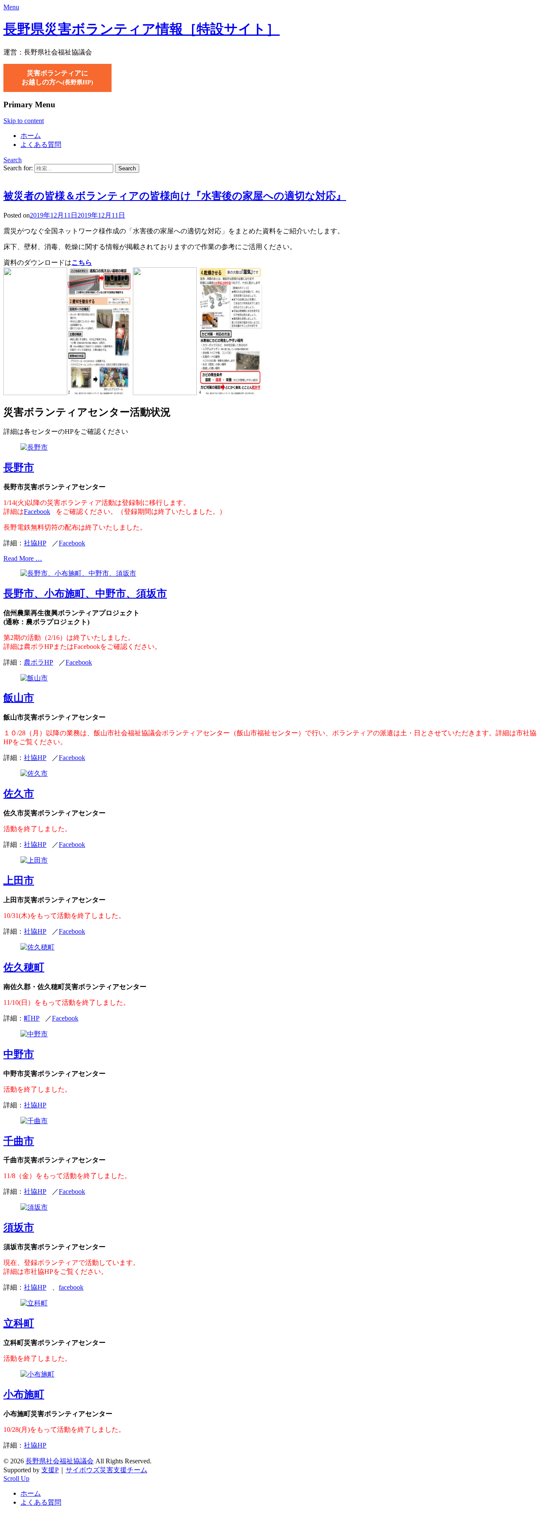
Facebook (37, 511)
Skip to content (23, 120)
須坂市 (18, 1227)
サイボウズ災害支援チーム (106, 1470)
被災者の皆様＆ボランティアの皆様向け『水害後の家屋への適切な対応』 (174, 195)
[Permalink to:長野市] (34, 447)
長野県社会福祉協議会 (60, 1461)
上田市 (18, 880)
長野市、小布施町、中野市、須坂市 (85, 593)
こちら (82, 262)
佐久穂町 (23, 967)
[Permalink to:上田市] (34, 860)
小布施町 (23, 1394)
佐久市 (18, 793)
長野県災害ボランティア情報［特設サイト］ (141, 29)
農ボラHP (38, 662)
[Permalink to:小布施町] (37, 1374)
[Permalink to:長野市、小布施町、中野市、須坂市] (78, 573)
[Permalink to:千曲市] (34, 1120)
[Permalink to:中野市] (34, 1034)
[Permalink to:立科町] (34, 1303)
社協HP (35, 543)
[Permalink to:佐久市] (34, 773)
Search (12, 159)
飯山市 (18, 697)
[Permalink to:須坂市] (34, 1207)
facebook (71, 1287)
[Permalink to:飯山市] (34, 678)
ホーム (30, 135)
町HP (32, 1018)
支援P (50, 1470)
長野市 (18, 467)
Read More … (22, 558)
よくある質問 (40, 144)
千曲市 (18, 1141)
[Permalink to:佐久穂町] (37, 947)
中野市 (18, 1054)
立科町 (18, 1323)
